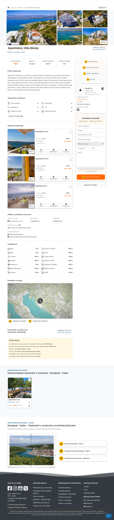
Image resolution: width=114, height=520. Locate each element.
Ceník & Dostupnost (92, 67)
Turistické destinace (64, 487)
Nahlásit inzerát (91, 185)
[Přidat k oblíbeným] (29, 379)
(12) (104, 42)
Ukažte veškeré (15, 116)
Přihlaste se (88, 503)
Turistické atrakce (39, 321)
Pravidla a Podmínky (14, 507)
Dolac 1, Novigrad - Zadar (16, 52)
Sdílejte (103, 7)
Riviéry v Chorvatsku (64, 500)
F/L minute (66, 151)
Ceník (41, 151)
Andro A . (13, 41)
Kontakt (86, 486)
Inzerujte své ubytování (92, 500)
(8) (32, 179)
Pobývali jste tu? (99, 48)
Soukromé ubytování (64, 497)
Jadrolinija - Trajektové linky (42, 499)
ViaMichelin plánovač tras (41, 502)
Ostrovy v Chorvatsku (65, 503)
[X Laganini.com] (26, 488)
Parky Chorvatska (38, 496)
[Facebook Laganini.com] (10, 488)
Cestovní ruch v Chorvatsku (41, 506)
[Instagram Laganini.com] (15, 488)
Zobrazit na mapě (19, 321)
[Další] (28, 388)
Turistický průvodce (64, 491)
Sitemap (24, 507)
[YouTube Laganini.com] (20, 488)
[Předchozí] (10, 388)
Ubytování (14, 7)
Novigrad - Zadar (22, 7)
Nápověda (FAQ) (89, 493)
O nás (85, 490)
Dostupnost (53, 151)
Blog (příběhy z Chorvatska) (67, 494)
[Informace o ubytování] (29, 402)
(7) (32, 151)
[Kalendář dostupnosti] (29, 405)
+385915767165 (82, 99)
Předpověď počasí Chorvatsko (42, 487)
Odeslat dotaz (92, 61)
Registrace (88, 506)
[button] (40, 301)
